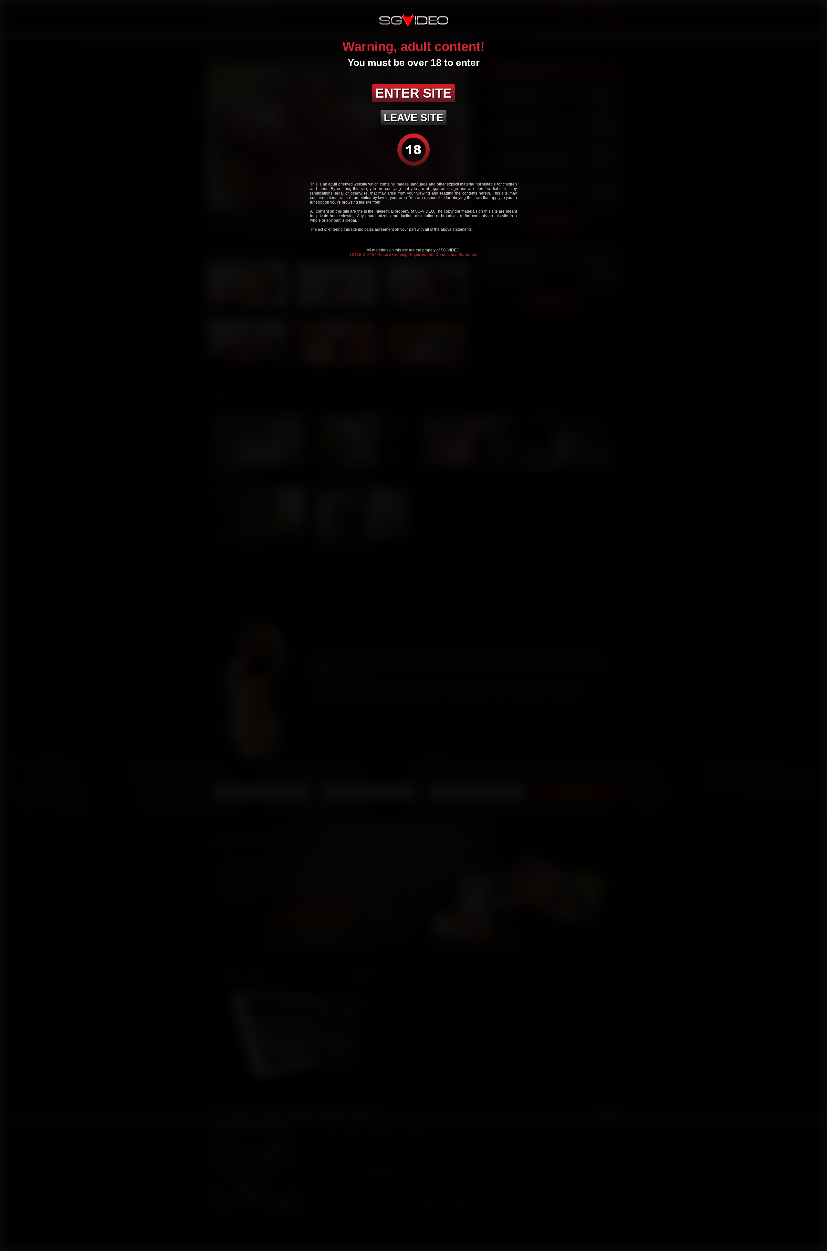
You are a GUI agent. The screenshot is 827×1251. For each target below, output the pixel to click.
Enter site (413, 93)
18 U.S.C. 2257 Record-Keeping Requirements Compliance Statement (413, 254)
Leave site (413, 117)
